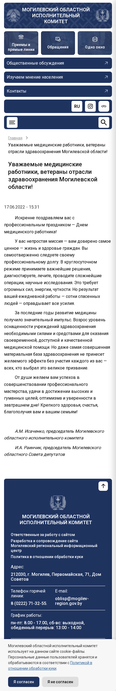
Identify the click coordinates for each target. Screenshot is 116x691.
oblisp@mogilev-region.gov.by (72, 601)
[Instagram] (90, 106)
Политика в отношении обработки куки (47, 557)
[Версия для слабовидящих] (103, 106)
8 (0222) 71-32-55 (28, 603)
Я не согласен (60, 682)
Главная (15, 138)
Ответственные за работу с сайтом (43, 535)
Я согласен (23, 682)
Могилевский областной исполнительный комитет (56, 15)
